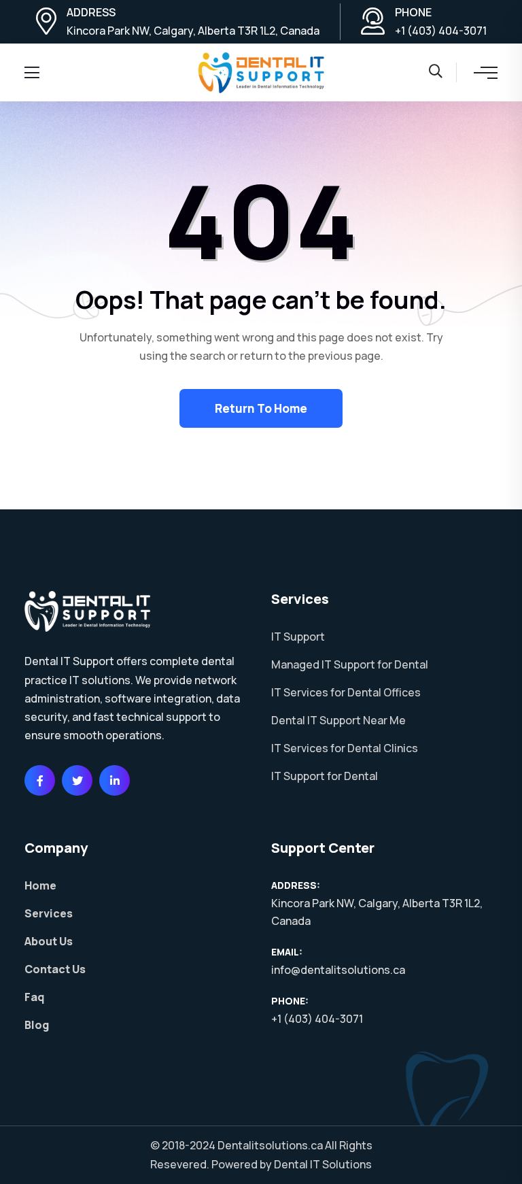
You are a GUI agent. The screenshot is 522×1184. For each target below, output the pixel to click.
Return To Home (261, 408)
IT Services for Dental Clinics (344, 748)
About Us (48, 941)
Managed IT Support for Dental (349, 664)
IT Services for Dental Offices (346, 692)
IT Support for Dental (324, 775)
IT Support (298, 636)
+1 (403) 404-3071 (441, 30)
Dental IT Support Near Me (338, 720)
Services (48, 913)
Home (40, 885)
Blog (36, 1024)
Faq (34, 997)
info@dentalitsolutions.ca (338, 969)
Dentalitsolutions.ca (270, 1145)
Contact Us (55, 969)
